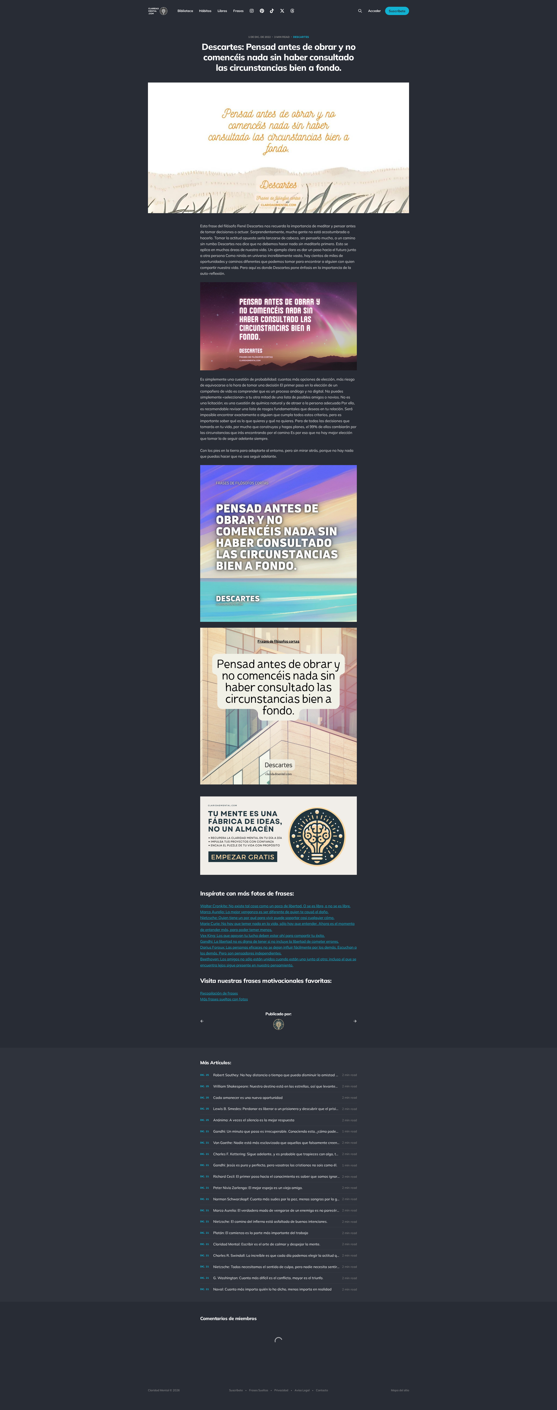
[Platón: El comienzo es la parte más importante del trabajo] (278, 1232)
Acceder (374, 11)
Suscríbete (397, 11)
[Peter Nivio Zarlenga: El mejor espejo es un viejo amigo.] (278, 1187)
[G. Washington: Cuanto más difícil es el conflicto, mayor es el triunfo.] (278, 1278)
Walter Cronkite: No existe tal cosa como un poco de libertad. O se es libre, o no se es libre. (275, 906)
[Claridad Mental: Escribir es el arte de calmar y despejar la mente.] (278, 1244)
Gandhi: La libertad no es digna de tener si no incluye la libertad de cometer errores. (269, 941)
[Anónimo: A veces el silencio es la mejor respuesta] (278, 1120)
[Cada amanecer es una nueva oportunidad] (278, 1097)
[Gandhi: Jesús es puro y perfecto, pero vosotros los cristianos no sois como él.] (278, 1165)
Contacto (322, 1390)
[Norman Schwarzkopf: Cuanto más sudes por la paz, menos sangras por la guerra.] (278, 1199)
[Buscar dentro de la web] (360, 11)
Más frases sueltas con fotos (224, 999)
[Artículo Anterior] (203, 1021)
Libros (222, 11)
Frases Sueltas (258, 1390)
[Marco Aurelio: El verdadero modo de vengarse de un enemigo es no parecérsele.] (278, 1210)
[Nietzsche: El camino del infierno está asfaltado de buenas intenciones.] (278, 1221)
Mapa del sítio (400, 1390)
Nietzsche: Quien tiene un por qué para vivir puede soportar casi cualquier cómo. (267, 917)
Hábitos (205, 11)
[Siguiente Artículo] (353, 1021)
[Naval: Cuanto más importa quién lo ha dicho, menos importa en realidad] (278, 1289)
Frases (238, 11)
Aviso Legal (302, 1390)
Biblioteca (185, 11)
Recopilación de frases (219, 993)
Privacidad (281, 1390)
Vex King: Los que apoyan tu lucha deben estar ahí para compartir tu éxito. (262, 935)
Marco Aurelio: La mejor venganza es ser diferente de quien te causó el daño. (264, 911)
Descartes (301, 37)
